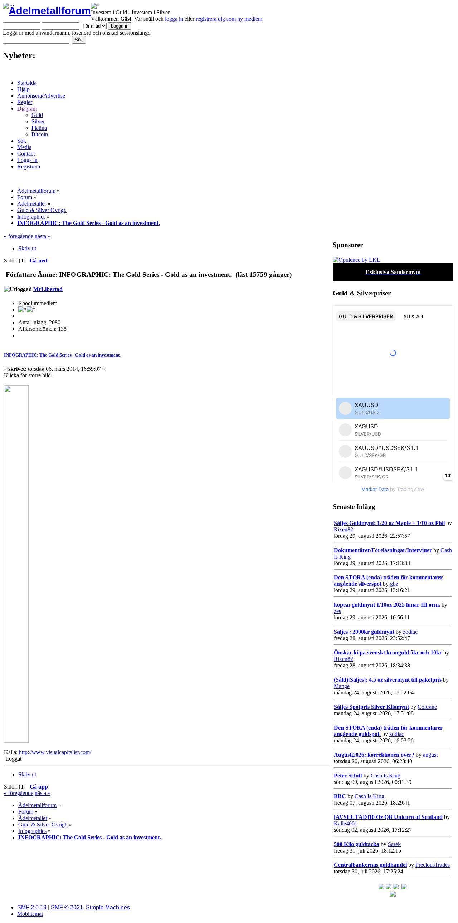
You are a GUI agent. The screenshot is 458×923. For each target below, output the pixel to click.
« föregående (18, 236)
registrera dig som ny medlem (229, 19)
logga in (174, 19)
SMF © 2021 (67, 907)
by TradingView (392, 489)
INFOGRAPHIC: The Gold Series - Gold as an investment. (62, 355)
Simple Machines (108, 907)
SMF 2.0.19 (32, 907)
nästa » (42, 236)
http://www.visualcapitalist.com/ (55, 752)
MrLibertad (48, 289)
